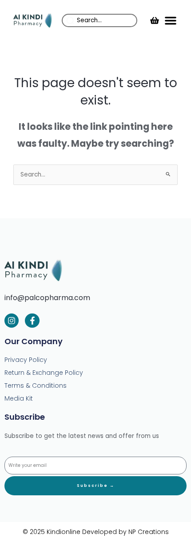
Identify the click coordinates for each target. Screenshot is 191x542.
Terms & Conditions (35, 385)
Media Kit (18, 398)
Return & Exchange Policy (43, 372)
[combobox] (99, 20)
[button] (170, 20)
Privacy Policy (25, 359)
